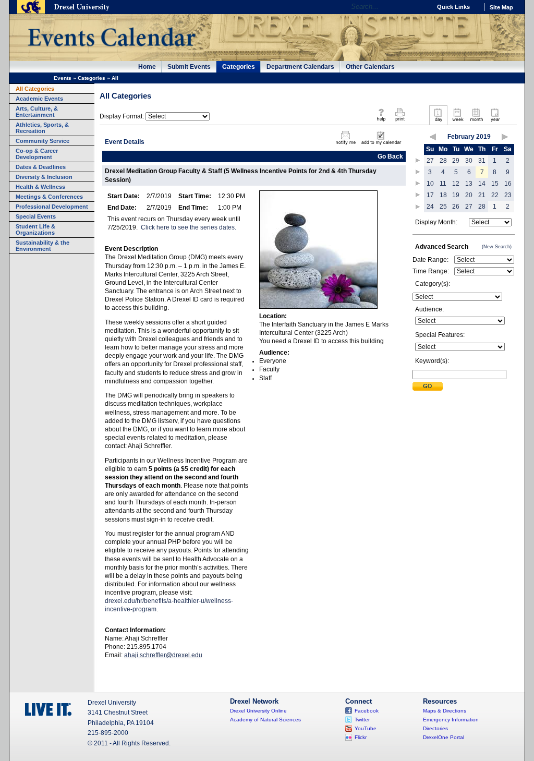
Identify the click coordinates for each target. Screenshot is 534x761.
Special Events (36, 216)
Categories (238, 67)
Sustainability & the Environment (42, 245)
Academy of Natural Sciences (265, 719)
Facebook (367, 711)
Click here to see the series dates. (188, 227)
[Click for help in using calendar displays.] (381, 122)
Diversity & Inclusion (44, 177)
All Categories (35, 89)
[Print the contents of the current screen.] (399, 122)
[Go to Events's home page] (111, 52)
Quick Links (453, 7)
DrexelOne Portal (443, 737)
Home (147, 67)
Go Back (390, 156)
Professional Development (52, 206)
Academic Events (39, 98)
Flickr (361, 737)
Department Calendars (300, 67)
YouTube (366, 728)
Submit (427, 386)
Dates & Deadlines (41, 167)
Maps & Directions (444, 711)
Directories (435, 728)
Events (62, 78)
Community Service (42, 141)
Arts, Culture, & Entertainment (37, 111)
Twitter (362, 719)
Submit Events (189, 67)
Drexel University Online (258, 711)
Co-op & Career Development (37, 154)
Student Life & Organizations (35, 229)
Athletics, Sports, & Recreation (42, 128)
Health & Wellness (40, 187)
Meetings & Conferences (49, 197)
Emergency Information (451, 719)
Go (420, 6)
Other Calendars (370, 67)
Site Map (501, 7)
